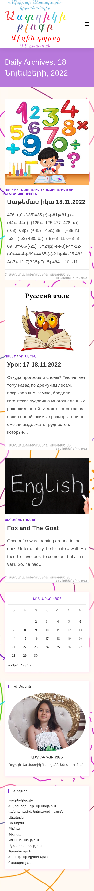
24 (47, 647)
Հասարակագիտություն (28, 857)
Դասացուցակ (19, 863)
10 (47, 630)
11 (58, 630)
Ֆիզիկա (15, 834)
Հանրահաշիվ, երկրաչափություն (35, 811)
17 (47, 638)
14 (13, 638)
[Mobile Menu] (72, 24)
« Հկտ (13, 665)
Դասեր (10, 190)
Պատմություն (19, 851)
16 (36, 638)
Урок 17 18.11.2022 (34, 364)
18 (58, 638)
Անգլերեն (13, 520)
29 (25, 655)
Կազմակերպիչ (20, 800)
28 (13, 655)
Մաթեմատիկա (30, 190)
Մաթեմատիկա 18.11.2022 (46, 202)
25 (58, 647)
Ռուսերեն (27, 356)
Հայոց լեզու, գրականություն (32, 806)
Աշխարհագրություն (25, 846)
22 (25, 647)
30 (36, 655)
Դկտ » (26, 665)
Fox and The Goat (33, 528)
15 (25, 638)
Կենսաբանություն (23, 840)
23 (36, 647)
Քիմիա (14, 828)
